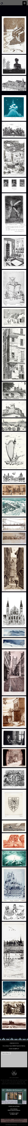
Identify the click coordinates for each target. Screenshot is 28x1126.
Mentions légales (19, 1119)
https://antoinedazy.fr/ (22, 1124)
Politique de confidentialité (14, 1121)
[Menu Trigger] (24, 3)
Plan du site (7, 1119)
